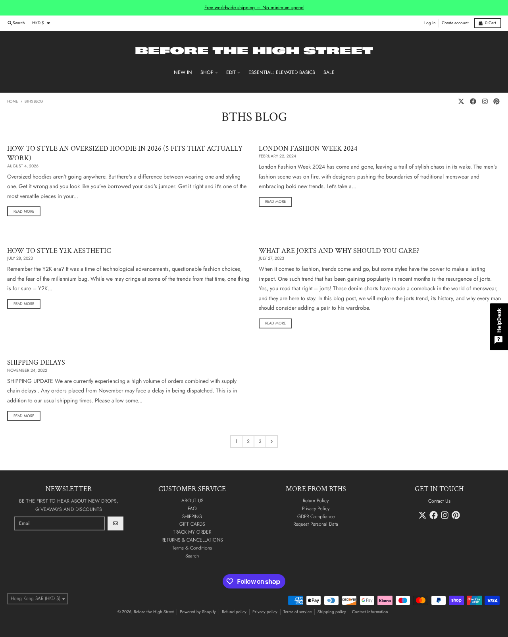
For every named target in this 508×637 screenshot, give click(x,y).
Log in (430, 23)
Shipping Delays (36, 362)
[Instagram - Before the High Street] (484, 101)
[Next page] (271, 441)
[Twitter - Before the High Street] (461, 101)
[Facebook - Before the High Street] (472, 101)
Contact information (370, 612)
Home (12, 101)
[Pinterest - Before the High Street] (496, 101)
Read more (23, 211)
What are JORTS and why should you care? (339, 250)
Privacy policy (264, 612)
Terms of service (297, 612)
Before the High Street (154, 612)
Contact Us (439, 501)
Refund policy (234, 612)
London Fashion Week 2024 (308, 148)
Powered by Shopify (198, 612)
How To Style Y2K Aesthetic (59, 250)
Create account (455, 23)
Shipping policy (332, 612)
